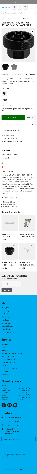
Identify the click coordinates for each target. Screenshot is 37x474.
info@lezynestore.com (13, 418)
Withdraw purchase (9, 356)
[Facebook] (4, 405)
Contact (4, 365)
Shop (9, 19)
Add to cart (14, 118)
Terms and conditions (10, 368)
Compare (30, 118)
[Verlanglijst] (14, 7)
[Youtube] (15, 405)
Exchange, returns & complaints (13, 353)
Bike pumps (6, 311)
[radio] (4, 93)
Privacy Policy (6, 371)
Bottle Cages (6, 314)
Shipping (5, 350)
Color (4, 88)
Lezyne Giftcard (7, 326)
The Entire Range (8, 332)
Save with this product (13, 141)
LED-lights (5, 308)
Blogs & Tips (6, 329)
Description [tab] (6, 150)
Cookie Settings (7, 374)
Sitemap (11, 455)
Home (3, 19)
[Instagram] (9, 405)
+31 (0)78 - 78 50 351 (12, 425)
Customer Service (8, 362)
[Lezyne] (30, 75)
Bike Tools (16, 19)
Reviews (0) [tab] (5, 158)
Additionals (6, 323)
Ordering (5, 344)
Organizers (6, 317)
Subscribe (6, 290)
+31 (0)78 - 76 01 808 (12, 421)
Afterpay (19, 2)
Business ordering (8, 359)
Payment (5, 347)
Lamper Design (7, 457)
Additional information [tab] (10, 154)
